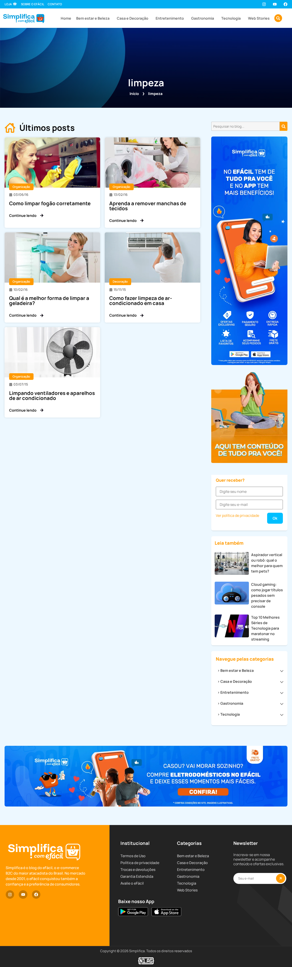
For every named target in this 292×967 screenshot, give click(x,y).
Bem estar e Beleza (93, 18)
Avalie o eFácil (132, 883)
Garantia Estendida (136, 876)
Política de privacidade (139, 862)
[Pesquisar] (283, 126)
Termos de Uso (133, 855)
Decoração (120, 281)
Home (66, 18)
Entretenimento (170, 18)
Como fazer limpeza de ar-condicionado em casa (140, 301)
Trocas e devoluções (137, 869)
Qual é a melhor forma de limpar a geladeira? (49, 301)
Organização (21, 187)
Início (134, 93)
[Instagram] (264, 4)
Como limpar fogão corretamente (50, 203)
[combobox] (245, 126)
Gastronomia (202, 18)
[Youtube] (275, 4)
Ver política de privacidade (237, 515)
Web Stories (259, 18)
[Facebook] (285, 4)
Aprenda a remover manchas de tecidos (147, 206)
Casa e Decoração (132, 18)
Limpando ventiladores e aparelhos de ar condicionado (52, 396)
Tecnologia (231, 18)
